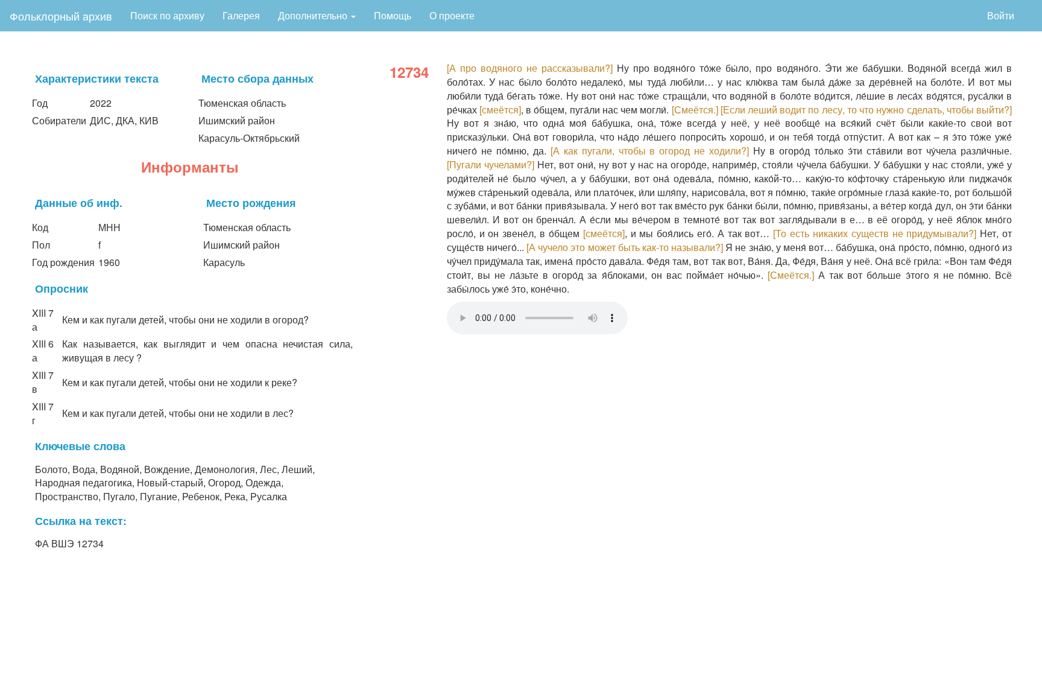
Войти (1000, 15)
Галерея (241, 15)
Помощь (392, 15)
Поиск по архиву (167, 15)
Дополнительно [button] (314, 15)
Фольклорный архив (61, 16)
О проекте (452, 15)
